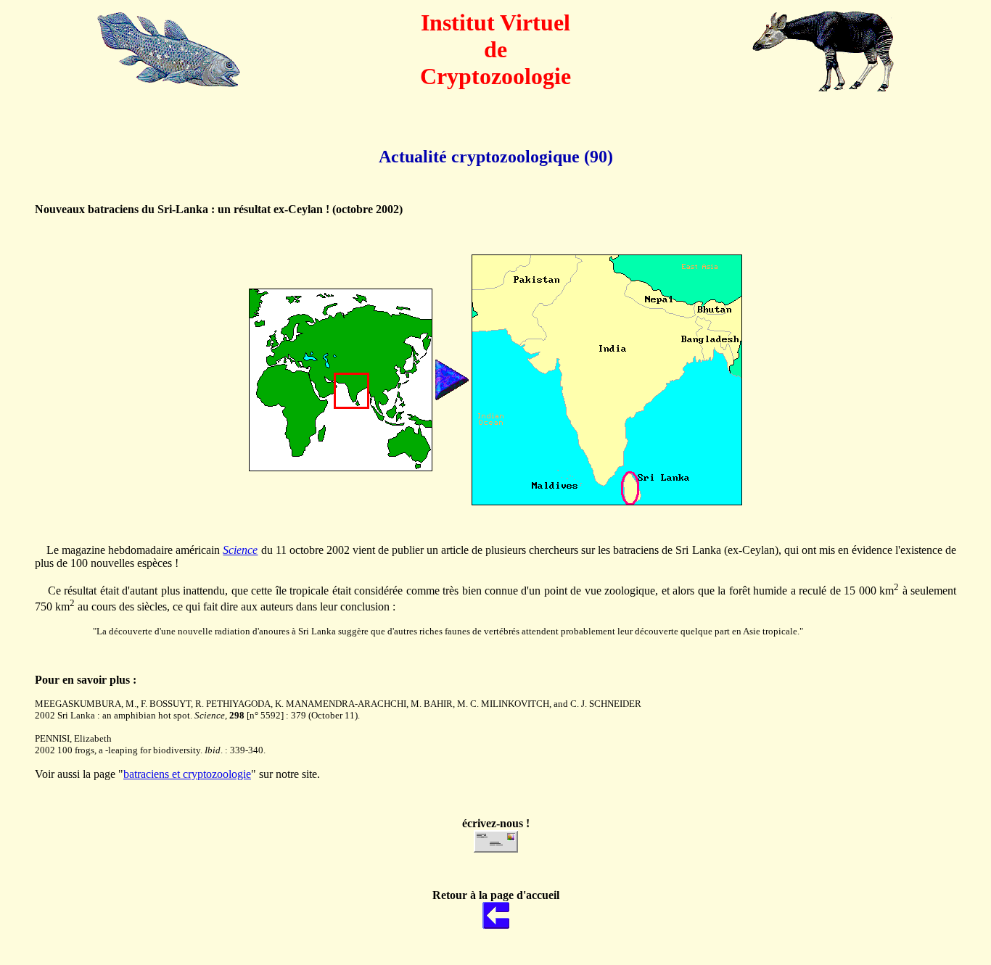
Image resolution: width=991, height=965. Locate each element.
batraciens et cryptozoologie (187, 774)
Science (240, 550)
